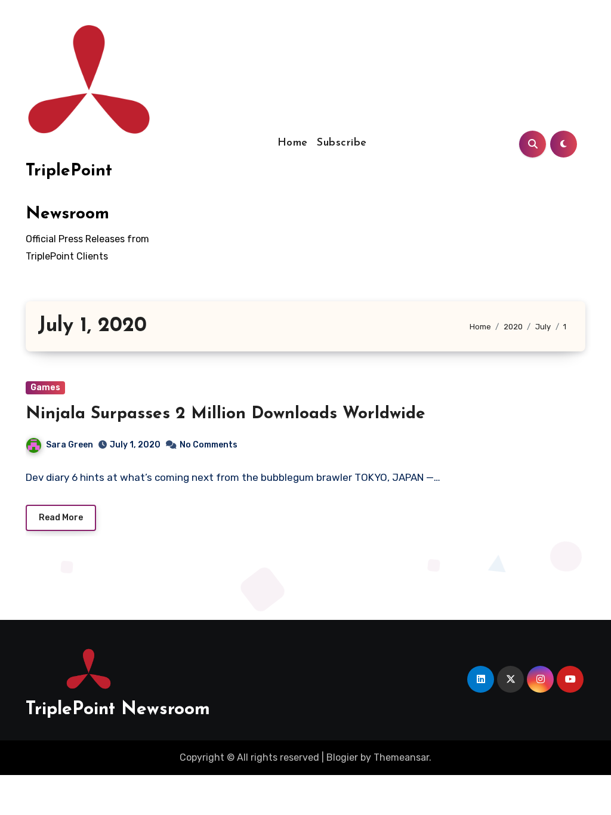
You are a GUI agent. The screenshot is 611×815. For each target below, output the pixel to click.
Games (45, 387)
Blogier (342, 757)
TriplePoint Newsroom (118, 709)
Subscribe (342, 143)
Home (292, 143)
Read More (61, 518)
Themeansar (401, 757)
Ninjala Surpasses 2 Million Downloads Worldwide (225, 414)
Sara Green (69, 445)
